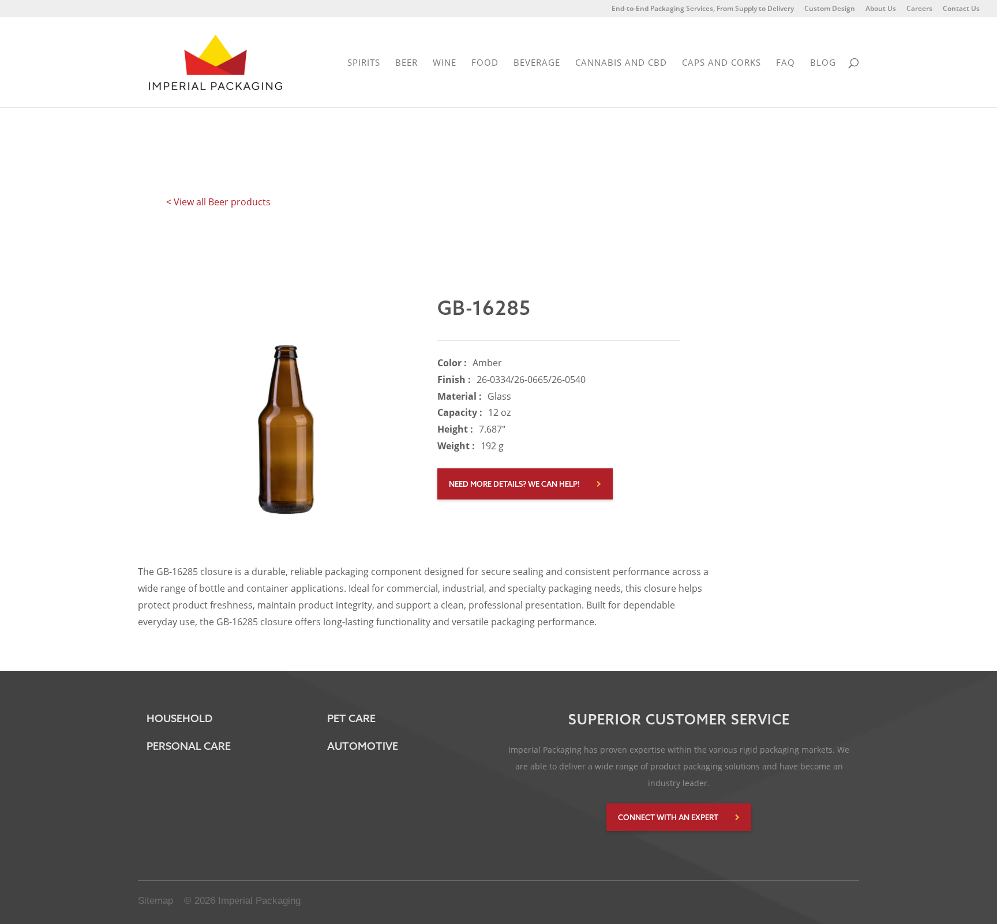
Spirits (363, 63)
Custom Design (829, 9)
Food (484, 63)
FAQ (785, 63)
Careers (919, 9)
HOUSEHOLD (179, 718)
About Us (880, 9)
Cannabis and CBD (621, 63)
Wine (444, 63)
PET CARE (351, 718)
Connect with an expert (668, 817)
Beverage (537, 63)
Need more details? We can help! (514, 484)
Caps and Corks (721, 63)
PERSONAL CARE (189, 746)
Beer (406, 63)
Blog (823, 63)
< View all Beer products (218, 202)
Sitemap (155, 900)
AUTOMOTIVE (362, 746)
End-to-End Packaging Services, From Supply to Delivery (703, 9)
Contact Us (961, 9)
